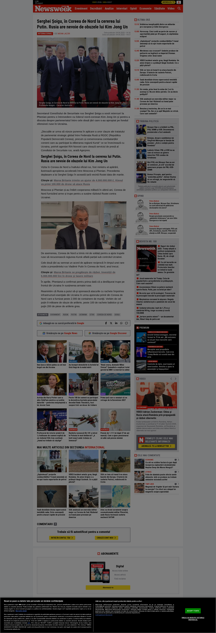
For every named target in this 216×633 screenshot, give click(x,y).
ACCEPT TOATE (193, 611)
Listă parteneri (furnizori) (103, 615)
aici (29, 623)
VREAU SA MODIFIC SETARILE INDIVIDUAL (193, 619)
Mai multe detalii (21, 611)
